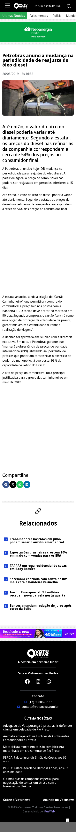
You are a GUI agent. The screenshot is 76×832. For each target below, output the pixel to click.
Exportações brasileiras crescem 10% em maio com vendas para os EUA (38, 554)
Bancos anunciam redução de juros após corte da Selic (41, 607)
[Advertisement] (38, 252)
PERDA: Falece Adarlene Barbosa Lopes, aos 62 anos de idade (35, 770)
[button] (5, 484)
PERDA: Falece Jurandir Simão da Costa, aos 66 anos (34, 759)
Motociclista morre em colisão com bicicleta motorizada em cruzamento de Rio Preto (33, 749)
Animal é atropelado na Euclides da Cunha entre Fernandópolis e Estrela (36, 738)
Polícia (57, 15)
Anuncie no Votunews (58, 800)
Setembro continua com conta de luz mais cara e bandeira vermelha (38, 580)
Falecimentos (39, 15)
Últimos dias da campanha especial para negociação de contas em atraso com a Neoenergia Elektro (31, 782)
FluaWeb (49, 811)
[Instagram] (38, 681)
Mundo (71, 15)
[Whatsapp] (49, 681)
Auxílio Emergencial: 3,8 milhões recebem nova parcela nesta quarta (37, 593)
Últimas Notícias (13, 15)
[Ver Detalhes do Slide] (38, 32)
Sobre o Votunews (16, 800)
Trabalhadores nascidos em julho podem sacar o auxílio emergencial (37, 540)
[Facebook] (27, 681)
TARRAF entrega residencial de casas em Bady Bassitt (38, 567)
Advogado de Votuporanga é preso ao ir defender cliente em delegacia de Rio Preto (37, 727)
